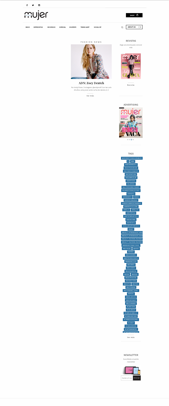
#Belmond (127, 248)
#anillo (126, 210)
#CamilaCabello (131, 313)
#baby (131, 229)
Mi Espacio (51, 27)
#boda (126, 274)
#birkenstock (131, 261)
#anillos (135, 210)
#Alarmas (131, 184)
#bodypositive (130, 277)
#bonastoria (131, 281)
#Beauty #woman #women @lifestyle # (137, 239)
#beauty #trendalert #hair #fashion (136, 235)
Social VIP (97, 27)
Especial (62, 27)
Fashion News (91, 42)
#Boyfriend (130, 287)
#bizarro (131, 265)
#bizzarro (131, 268)
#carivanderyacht (131, 332)
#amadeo (130, 194)
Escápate (72, 27)
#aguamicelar (130, 177)
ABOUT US (132, 27)
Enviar (137, 378)
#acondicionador (131, 171)
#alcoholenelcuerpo (130, 187)
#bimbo (131, 252)
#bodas (135, 274)
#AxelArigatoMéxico (131, 226)
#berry (136, 248)
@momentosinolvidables (132, 158)
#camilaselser (131, 316)
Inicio (28, 27)
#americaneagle (131, 200)
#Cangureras (131, 326)
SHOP (132, 15)
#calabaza (131, 310)
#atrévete (131, 223)
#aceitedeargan (131, 168)
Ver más (90, 96)
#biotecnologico (131, 258)
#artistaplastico (131, 216)
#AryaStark (130, 219)
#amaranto (127, 197)
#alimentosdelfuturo (131, 190)
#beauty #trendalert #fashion (134, 232)
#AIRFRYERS (131, 181)
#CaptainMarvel (131, 329)
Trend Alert (85, 27)
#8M (132, 161)
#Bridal (131, 294)
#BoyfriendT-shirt (131, 290)
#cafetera (131, 307)
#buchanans (131, 303)
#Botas (135, 284)
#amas (136, 197)
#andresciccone (131, 206)
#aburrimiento (131, 164)
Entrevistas (38, 27)
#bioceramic (131, 255)
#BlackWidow (130, 271)
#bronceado (131, 300)
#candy (131, 323)
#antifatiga (131, 213)
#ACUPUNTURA (131, 174)
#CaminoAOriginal (131, 319)
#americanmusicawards (131, 203)
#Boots (127, 284)
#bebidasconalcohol (130, 245)
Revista (130, 85)
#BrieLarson (131, 297)
